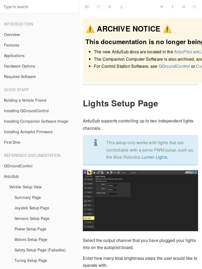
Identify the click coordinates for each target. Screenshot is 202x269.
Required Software (20, 76)
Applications (14, 55)
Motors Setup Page (30, 239)
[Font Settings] (121, 6)
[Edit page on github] (98, 6)
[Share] (183, 6)
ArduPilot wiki (187, 52)
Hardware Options (19, 66)
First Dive (12, 142)
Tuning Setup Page (30, 260)
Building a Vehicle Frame (25, 100)
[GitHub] (194, 6)
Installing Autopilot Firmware (28, 131)
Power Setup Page (30, 228)
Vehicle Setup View (25, 186)
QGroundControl (18, 165)
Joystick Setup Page (31, 207)
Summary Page (27, 197)
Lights (154, 157)
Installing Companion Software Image (36, 121)
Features (11, 45)
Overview (12, 34)
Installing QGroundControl (26, 110)
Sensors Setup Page (32, 218)
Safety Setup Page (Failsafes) (40, 249)
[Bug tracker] (109, 6)
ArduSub (11, 176)
